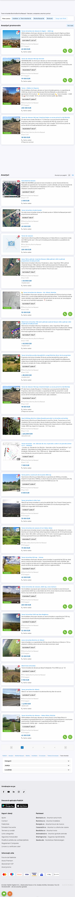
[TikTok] (24, 792)
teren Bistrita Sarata (28, 180)
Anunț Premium (7, 861)
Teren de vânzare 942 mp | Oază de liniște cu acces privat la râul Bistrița (45, 117)
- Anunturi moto (46, 830)
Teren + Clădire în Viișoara (30, 88)
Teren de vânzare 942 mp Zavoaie (32, 58)
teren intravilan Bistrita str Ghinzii (32, 640)
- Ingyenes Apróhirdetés (50, 837)
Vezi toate (70, 25)
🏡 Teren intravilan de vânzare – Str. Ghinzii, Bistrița (38, 292)
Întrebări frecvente (9, 827)
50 (73, 175)
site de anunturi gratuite (19, 887)
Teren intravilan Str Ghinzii (30, 689)
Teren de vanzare (27, 236)
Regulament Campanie (10, 843)
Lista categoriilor (8, 834)
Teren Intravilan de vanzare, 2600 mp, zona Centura (38, 587)
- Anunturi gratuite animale (51, 834)
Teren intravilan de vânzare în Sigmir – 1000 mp (37, 31)
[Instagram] (19, 792)
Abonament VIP (7, 864)
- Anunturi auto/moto (49, 818)
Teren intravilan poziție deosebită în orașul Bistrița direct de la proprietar (46, 355)
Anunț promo (6, 867)
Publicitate (5, 824)
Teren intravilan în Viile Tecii (30, 500)
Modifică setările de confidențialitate (15, 840)
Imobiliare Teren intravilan (21, 18)
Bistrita (49, 18)
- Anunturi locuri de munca (50, 824)
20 (69, 175)
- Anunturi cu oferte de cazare (52, 827)
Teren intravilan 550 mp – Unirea (32, 557)
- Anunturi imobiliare (48, 821)
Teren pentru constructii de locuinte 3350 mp (36, 475)
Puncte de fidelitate (9, 857)
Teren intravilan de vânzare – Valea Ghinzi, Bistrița (38, 715)
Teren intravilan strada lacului (31, 210)
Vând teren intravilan (28, 666)
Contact (5, 821)
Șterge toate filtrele (60, 18)
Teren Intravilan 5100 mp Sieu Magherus (34, 614)
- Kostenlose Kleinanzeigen (50, 840)
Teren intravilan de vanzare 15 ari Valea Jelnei (36, 528)
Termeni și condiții (8, 830)
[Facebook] (3, 792)
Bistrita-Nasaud (38, 18)
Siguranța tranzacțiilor (10, 837)
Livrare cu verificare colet (11, 846)
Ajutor (4, 818)
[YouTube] (8, 792)
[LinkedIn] (14, 792)
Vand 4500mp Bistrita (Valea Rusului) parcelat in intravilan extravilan (44, 418)
